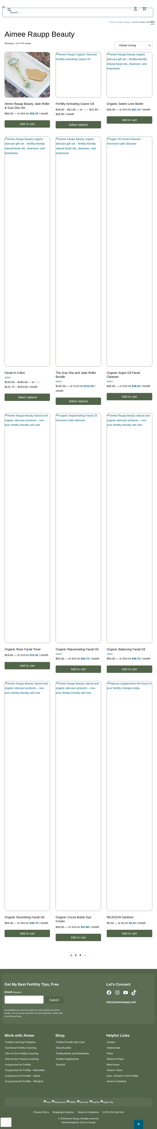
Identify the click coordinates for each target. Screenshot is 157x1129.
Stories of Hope (115, 1059)
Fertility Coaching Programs (20, 1042)
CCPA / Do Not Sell (113, 1112)
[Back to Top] (138, 1124)
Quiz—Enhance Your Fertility (122, 1076)
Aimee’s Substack (116, 1081)
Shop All (60, 1064)
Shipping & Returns (63, 1112)
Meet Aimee (113, 1064)
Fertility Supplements (67, 1059)
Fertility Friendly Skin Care (70, 1042)
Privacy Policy (41, 1112)
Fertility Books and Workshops (72, 1053)
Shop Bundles (63, 1048)
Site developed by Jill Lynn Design (78, 1122)
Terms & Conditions (88, 1112)
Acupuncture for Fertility (18, 1064)
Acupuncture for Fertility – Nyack (22, 1076)
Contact (111, 1042)
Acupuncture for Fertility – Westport (24, 1081)
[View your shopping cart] (144, 8)
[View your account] (136, 8)
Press (110, 1053)
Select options (78, 124)
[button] (153, 22)
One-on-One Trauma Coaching (22, 1059)
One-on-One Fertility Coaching (21, 1053)
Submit (54, 1000)
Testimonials (113, 1048)
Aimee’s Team (114, 1070)
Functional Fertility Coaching (20, 1048)
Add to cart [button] (27, 124)
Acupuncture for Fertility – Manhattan (25, 1070)
